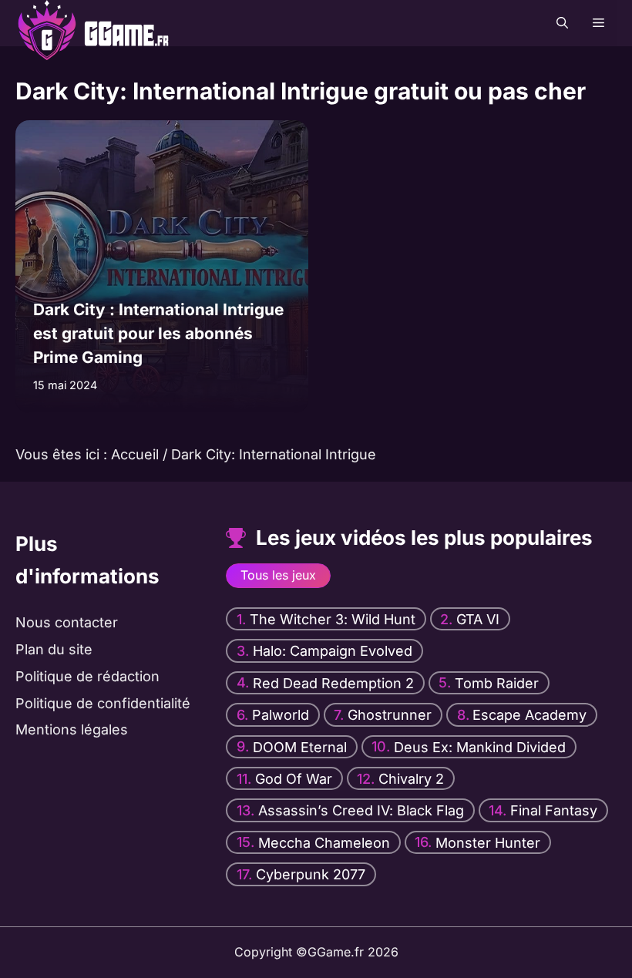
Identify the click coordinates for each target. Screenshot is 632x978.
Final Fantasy (553, 810)
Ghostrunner (390, 715)
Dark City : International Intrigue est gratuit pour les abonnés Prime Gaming (158, 333)
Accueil (135, 454)
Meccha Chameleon (324, 842)
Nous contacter (66, 622)
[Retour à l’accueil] (73, 22)
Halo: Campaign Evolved (332, 651)
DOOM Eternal (300, 746)
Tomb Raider (497, 682)
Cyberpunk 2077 (310, 874)
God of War (293, 778)
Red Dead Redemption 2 (333, 682)
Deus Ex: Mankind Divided (480, 746)
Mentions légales (71, 729)
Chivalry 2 (411, 778)
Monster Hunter (487, 842)
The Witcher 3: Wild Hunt (332, 618)
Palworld (280, 715)
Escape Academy (529, 715)
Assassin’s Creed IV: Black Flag (361, 810)
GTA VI (477, 618)
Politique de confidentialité (102, 702)
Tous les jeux (278, 575)
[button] (562, 23)
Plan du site (53, 649)
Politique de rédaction (87, 676)
